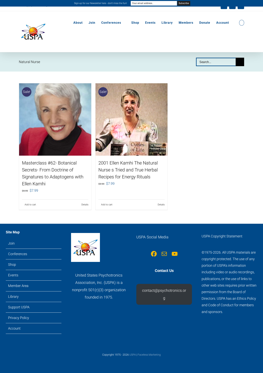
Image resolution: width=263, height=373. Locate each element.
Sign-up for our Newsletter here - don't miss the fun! (100, 3)
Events (13, 275)
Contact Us (164, 270)
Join (11, 243)
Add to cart (30, 204)
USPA (132, 354)
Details (84, 204)
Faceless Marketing (149, 354)
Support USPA (18, 307)
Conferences (17, 254)
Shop (12, 264)
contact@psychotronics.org (164, 294)
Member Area (18, 286)
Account (14, 328)
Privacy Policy (18, 318)
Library (13, 297)
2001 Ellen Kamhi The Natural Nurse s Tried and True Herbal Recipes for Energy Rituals (128, 170)
